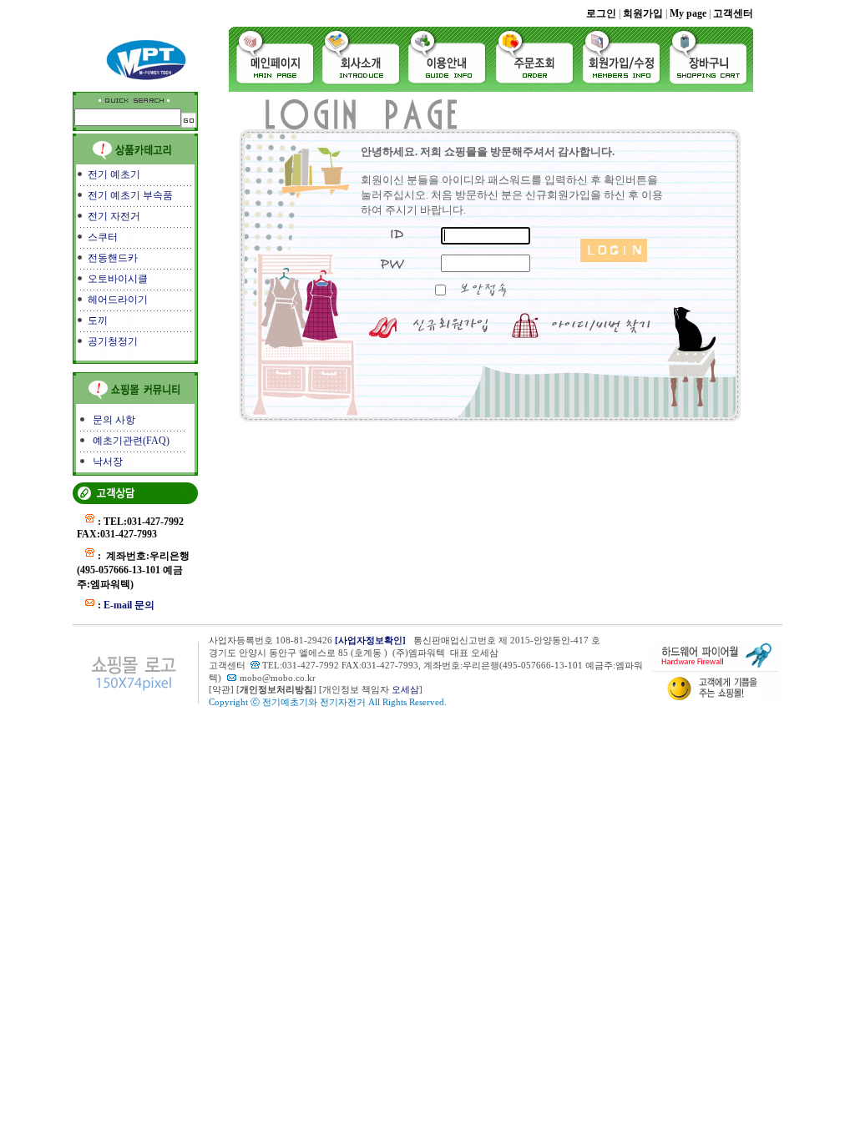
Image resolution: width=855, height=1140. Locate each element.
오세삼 (405, 689)
